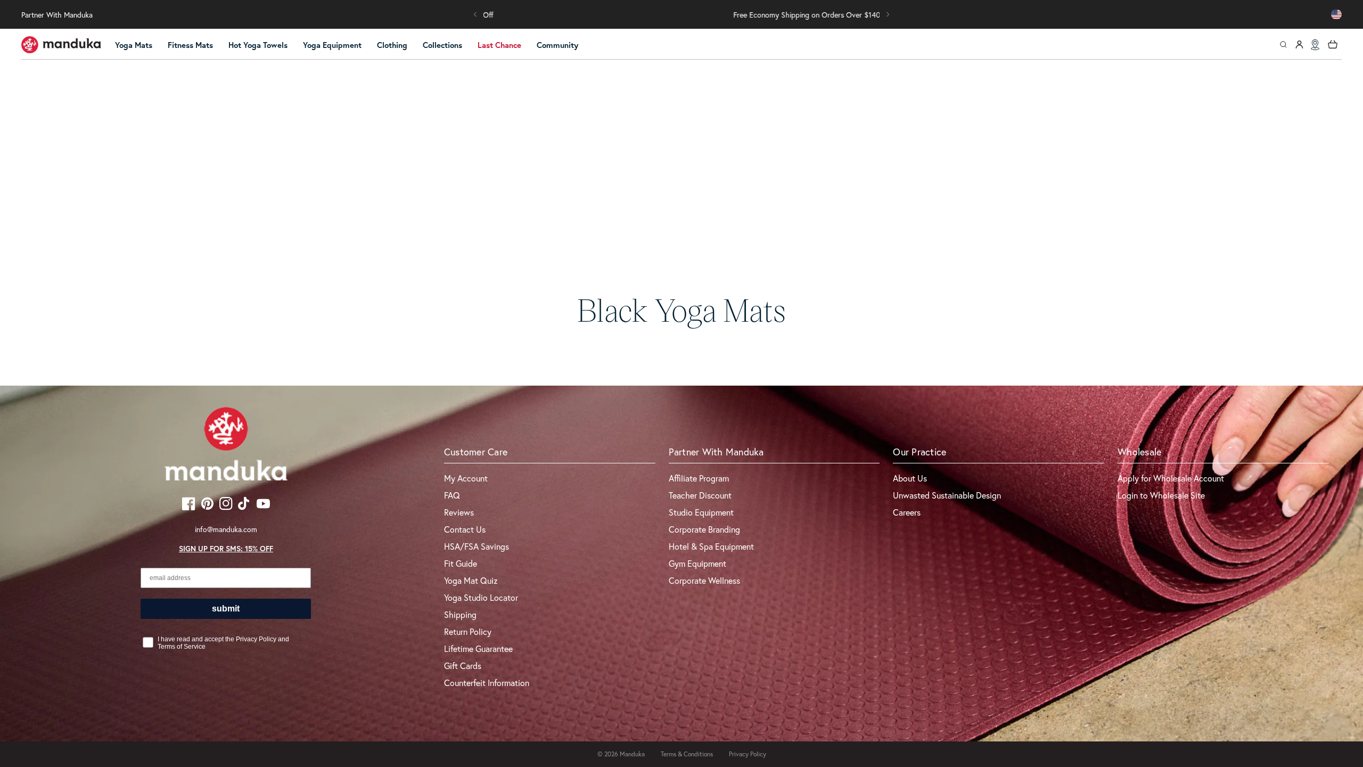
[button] (475, 14)
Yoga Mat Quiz (471, 580)
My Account (466, 478)
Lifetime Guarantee (478, 648)
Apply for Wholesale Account (1171, 478)
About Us (910, 478)
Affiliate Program (699, 478)
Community (557, 45)
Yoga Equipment (332, 45)
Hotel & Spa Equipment (711, 546)
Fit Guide (460, 563)
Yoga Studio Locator (481, 597)
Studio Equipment (701, 512)
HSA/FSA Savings (476, 546)
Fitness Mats (190, 45)
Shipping (460, 614)
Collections (442, 45)
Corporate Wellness (704, 580)
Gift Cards (462, 665)
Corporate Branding (704, 529)
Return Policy (467, 631)
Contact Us (465, 529)
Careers (907, 512)
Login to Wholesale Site (1161, 495)
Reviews (459, 512)
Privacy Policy (747, 754)
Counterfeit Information (486, 682)
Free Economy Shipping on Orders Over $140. (681, 15)
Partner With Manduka (57, 15)
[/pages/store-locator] (1315, 45)
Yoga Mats (133, 45)
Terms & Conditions (687, 754)
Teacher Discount (700, 495)
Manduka (632, 754)
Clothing (392, 45)
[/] (61, 44)
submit (226, 608)
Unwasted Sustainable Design (947, 495)
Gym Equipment (697, 563)
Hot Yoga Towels (258, 45)
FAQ (452, 495)
